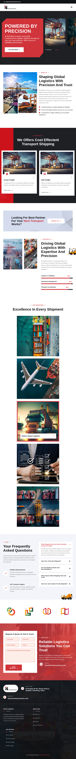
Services (36, 721)
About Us (36, 714)
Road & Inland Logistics (31, 436)
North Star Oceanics (44, 755)
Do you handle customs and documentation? (50, 568)
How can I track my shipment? (51, 561)
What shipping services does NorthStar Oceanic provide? (53, 545)
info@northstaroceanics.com (13, 1)
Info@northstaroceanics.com (18, 698)
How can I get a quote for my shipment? (54, 584)
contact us (55, 221)
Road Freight (9, 180)
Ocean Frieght (11, 738)
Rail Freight (10, 745)
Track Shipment (38, 725)
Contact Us (37, 718)
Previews (49, 49)
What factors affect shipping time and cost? (53, 576)
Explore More (13, 49)
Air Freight (45, 180)
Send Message (13, 667)
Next (56, 49)
